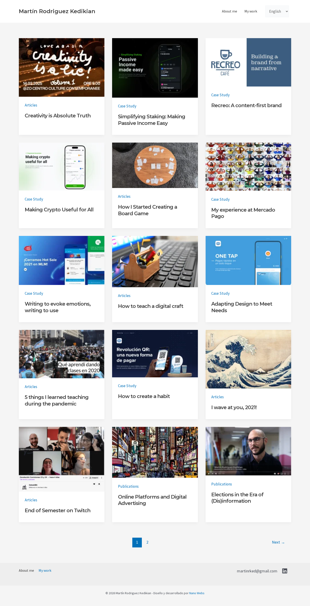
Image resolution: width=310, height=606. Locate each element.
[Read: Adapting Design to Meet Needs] (248, 259)
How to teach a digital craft (150, 306)
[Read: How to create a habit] (155, 353)
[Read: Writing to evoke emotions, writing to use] (61, 259)
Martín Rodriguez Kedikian (57, 11)
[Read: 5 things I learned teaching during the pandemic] (61, 353)
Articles (31, 105)
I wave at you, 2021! (234, 407)
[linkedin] (285, 571)
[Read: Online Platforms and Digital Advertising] (155, 452)
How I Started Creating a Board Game (147, 210)
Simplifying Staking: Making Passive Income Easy (151, 120)
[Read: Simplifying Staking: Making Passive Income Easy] (155, 67)
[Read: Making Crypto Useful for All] (61, 166)
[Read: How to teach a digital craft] (155, 261)
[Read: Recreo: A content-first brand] (248, 61)
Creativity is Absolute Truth (58, 116)
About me (229, 11)
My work (250, 11)
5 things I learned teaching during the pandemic (57, 400)
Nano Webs (196, 593)
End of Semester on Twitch (57, 510)
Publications (128, 486)
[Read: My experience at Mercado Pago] (248, 166)
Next (278, 542)
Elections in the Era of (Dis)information (237, 498)
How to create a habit (144, 396)
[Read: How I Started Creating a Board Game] (155, 164)
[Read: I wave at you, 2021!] (248, 358)
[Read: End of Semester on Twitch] (61, 458)
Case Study (127, 106)
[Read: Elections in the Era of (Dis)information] (248, 450)
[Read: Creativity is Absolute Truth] (61, 66)
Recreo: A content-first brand (246, 105)
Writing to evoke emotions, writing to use (58, 307)
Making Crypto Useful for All (59, 210)
